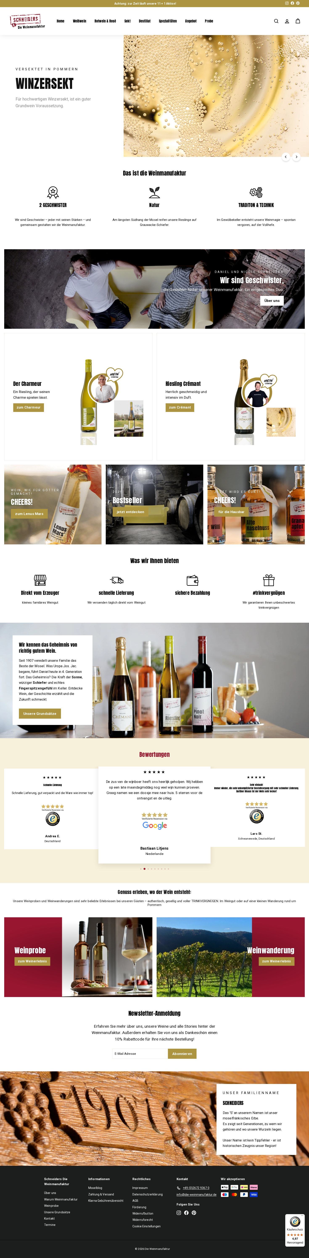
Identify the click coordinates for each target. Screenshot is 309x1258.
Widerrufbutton (142, 1213)
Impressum (140, 1188)
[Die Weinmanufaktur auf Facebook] (186, 1212)
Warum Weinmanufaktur (61, 1199)
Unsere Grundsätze (40, 714)
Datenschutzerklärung (147, 1194)
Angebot (191, 21)
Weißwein (79, 21)
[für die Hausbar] (256, 504)
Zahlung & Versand (101, 1194)
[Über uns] (154, 289)
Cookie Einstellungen (146, 1226)
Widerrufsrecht (142, 1219)
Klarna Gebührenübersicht (106, 1200)
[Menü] (302, 1216)
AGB (135, 1200)
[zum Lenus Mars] (53, 504)
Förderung (139, 1207)
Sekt (127, 21)
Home (61, 21)
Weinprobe (51, 1205)
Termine (49, 1225)
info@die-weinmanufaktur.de (197, 1194)
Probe (209, 21)
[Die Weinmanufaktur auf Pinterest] (194, 1212)
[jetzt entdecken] (154, 504)
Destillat (145, 21)
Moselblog (95, 1188)
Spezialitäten (168, 21)
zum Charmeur (29, 407)
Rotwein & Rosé (105, 21)
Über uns (50, 1193)
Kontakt (49, 1218)
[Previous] (286, 157)
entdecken (29, 117)
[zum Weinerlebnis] (78, 957)
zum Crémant (180, 407)
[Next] (296, 157)
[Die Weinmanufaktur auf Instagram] (179, 1212)
